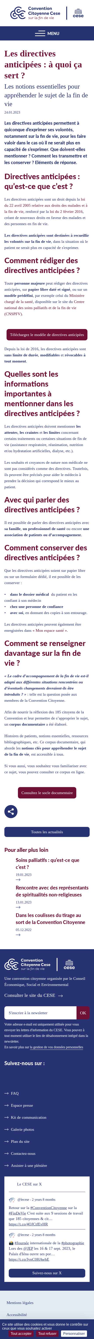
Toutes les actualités (47, 832)
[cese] (78, 13)
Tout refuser (47, 1333)
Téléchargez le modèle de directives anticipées (47, 335)
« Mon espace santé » (50, 630)
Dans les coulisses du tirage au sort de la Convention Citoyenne (50, 918)
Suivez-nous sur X (47, 1273)
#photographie (72, 1243)
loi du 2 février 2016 (66, 211)
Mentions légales (20, 1302)
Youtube (53, 1077)
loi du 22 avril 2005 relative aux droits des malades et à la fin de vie (45, 205)
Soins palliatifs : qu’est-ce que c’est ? (47, 863)
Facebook (39, 1077)
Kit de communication (28, 1117)
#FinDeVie (17, 1213)
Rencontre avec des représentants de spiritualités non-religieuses (52, 891)
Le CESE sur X (29, 1184)
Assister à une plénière (29, 1165)
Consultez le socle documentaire (47, 793)
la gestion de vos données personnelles (56, 1047)
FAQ (15, 1093)
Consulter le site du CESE (29, 995)
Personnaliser (74, 1333)
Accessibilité (17, 1315)
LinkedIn (25, 1077)
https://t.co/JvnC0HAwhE (29, 1259)
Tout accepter (21, 1333)
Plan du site (20, 1141)
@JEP (28, 1248)
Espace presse (22, 1105)
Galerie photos (22, 1129)
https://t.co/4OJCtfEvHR (28, 1224)
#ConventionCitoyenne (48, 1208)
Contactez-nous (23, 1153)
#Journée (22, 1243)
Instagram (69, 1077)
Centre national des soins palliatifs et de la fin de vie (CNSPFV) (44, 307)
